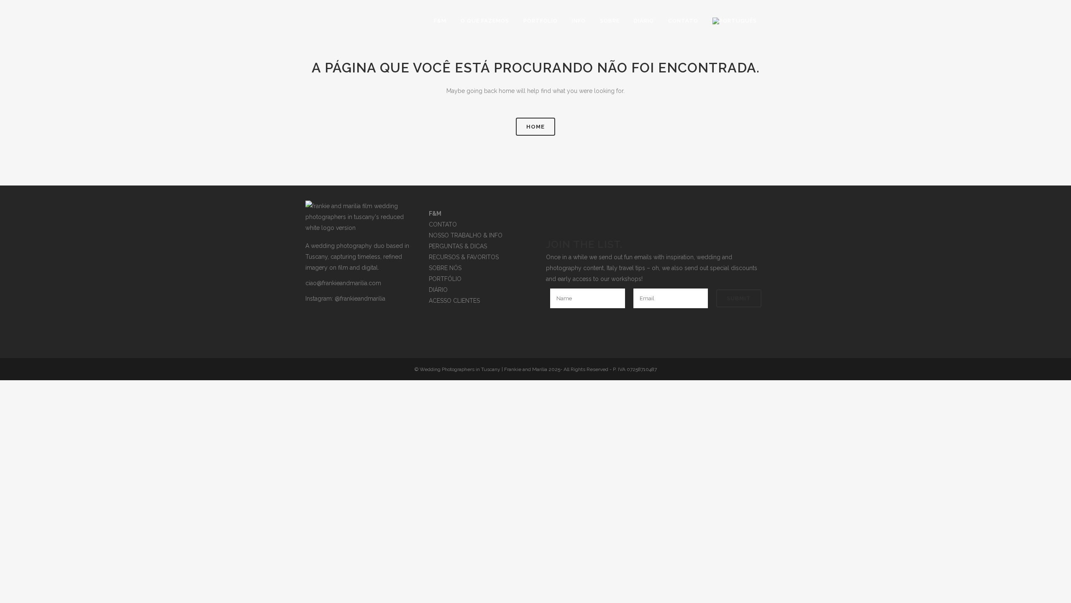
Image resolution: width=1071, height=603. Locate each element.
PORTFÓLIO (445, 279)
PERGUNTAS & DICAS (458, 246)
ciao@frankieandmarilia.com (343, 283)
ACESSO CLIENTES (454, 300)
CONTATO (443, 224)
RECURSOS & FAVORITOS (464, 257)
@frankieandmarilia (360, 298)
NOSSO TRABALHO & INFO (465, 235)
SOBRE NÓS (445, 268)
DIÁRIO (438, 289)
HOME (535, 127)
